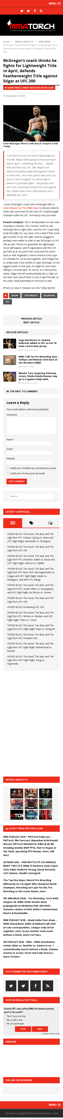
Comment (11, 414)
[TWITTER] (22, 11)
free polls (56, 1033)
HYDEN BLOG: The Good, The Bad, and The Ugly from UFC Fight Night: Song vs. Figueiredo (30, 660)
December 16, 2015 (15, 95)
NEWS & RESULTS (24, 41)
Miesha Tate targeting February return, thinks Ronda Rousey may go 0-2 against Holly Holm (38, 376)
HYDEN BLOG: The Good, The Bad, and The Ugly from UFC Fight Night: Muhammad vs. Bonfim (30, 647)
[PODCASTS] (41, 11)
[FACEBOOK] (35, 11)
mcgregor (49, 295)
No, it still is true (14, 1020)
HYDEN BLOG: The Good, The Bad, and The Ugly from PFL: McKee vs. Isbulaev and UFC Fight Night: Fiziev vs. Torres (30, 616)
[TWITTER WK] (28, 11)
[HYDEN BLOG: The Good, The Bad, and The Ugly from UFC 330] (31, 793)
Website (10, 458)
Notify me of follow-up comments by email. (33, 468)
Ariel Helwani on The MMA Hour (21, 207)
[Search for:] (31, 496)
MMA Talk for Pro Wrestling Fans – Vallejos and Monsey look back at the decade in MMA (39, 359)
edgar (14, 295)
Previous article (31, 318)
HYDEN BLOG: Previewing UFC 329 (25, 607)
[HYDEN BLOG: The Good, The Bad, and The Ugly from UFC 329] (45, 804)
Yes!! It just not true (16, 1016)
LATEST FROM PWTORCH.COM (26, 828)
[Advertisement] (27, 723)
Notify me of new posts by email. (27, 473)
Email (9, 449)
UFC (8, 301)
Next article (31, 322)
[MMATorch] (31, 25)
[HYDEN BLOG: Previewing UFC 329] (16, 815)
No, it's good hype (15, 1023)
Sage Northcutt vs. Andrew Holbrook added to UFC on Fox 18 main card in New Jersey (37, 343)
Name (10, 439)
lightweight (31, 295)
